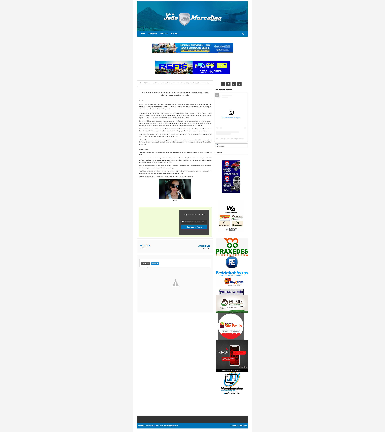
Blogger (244, 425)
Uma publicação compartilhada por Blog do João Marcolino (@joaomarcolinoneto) (242, 138)
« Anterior (143, 248)
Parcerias (174, 34)
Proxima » (206, 248)
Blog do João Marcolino (158, 425)
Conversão (145, 263)
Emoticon (155, 263)
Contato (164, 34)
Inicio (143, 34)
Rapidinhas (152, 34)
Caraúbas (218, 148)
